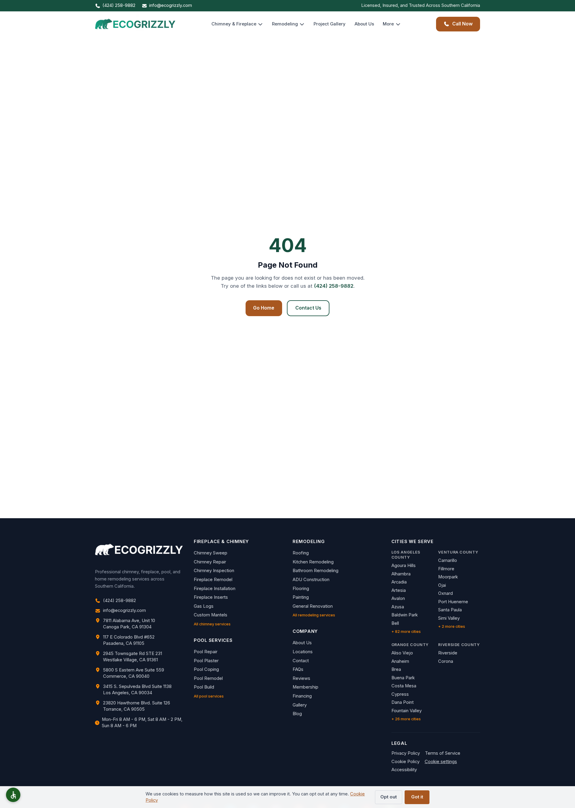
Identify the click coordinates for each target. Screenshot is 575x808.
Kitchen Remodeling (313, 562)
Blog (297, 713)
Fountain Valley (406, 710)
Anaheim (400, 661)
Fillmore (446, 568)
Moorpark (448, 577)
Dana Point (402, 702)
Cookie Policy (405, 761)
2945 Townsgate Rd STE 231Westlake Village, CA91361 (132, 657)
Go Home (263, 308)
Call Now (462, 24)
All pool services (209, 696)
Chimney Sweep (210, 553)
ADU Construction (311, 579)
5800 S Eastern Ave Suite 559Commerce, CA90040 (133, 673)
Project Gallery (330, 24)
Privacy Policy (405, 753)
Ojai (442, 585)
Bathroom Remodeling (315, 570)
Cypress (400, 694)
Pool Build (204, 687)
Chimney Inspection (214, 570)
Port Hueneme (453, 601)
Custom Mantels (210, 615)
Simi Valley (449, 618)
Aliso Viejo (402, 653)
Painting (301, 597)
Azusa (397, 607)
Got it (417, 797)
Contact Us (308, 308)
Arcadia (399, 582)
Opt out (388, 797)
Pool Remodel (208, 678)
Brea (396, 669)
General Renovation (313, 606)
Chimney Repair (210, 562)
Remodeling (285, 24)
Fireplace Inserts (211, 597)
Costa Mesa (403, 686)
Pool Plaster (206, 660)
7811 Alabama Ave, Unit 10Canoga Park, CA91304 (129, 624)
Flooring (301, 588)
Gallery (300, 705)
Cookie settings (441, 761)
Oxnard (445, 593)
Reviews (301, 678)
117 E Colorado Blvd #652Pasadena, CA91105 (129, 640)
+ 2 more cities (451, 626)
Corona (445, 661)
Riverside (447, 653)
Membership (305, 687)
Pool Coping (206, 669)
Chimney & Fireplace (233, 24)
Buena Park (403, 677)
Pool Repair (205, 651)
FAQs (298, 669)
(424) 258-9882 (118, 5)
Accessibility (404, 769)
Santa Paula (450, 610)
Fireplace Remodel (213, 579)
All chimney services (212, 624)
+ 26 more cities (406, 719)
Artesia (398, 590)
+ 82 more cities (406, 631)
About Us (364, 24)
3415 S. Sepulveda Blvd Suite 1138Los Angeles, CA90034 (137, 689)
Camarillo (447, 560)
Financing (302, 696)
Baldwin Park (404, 615)
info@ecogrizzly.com (170, 5)
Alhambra (401, 574)
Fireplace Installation (214, 588)
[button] (13, 795)
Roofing (301, 553)
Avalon (398, 598)
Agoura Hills (403, 565)
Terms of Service (442, 753)
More (388, 24)
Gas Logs (204, 606)
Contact (301, 660)
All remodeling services (314, 615)
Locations (303, 651)
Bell (395, 623)
